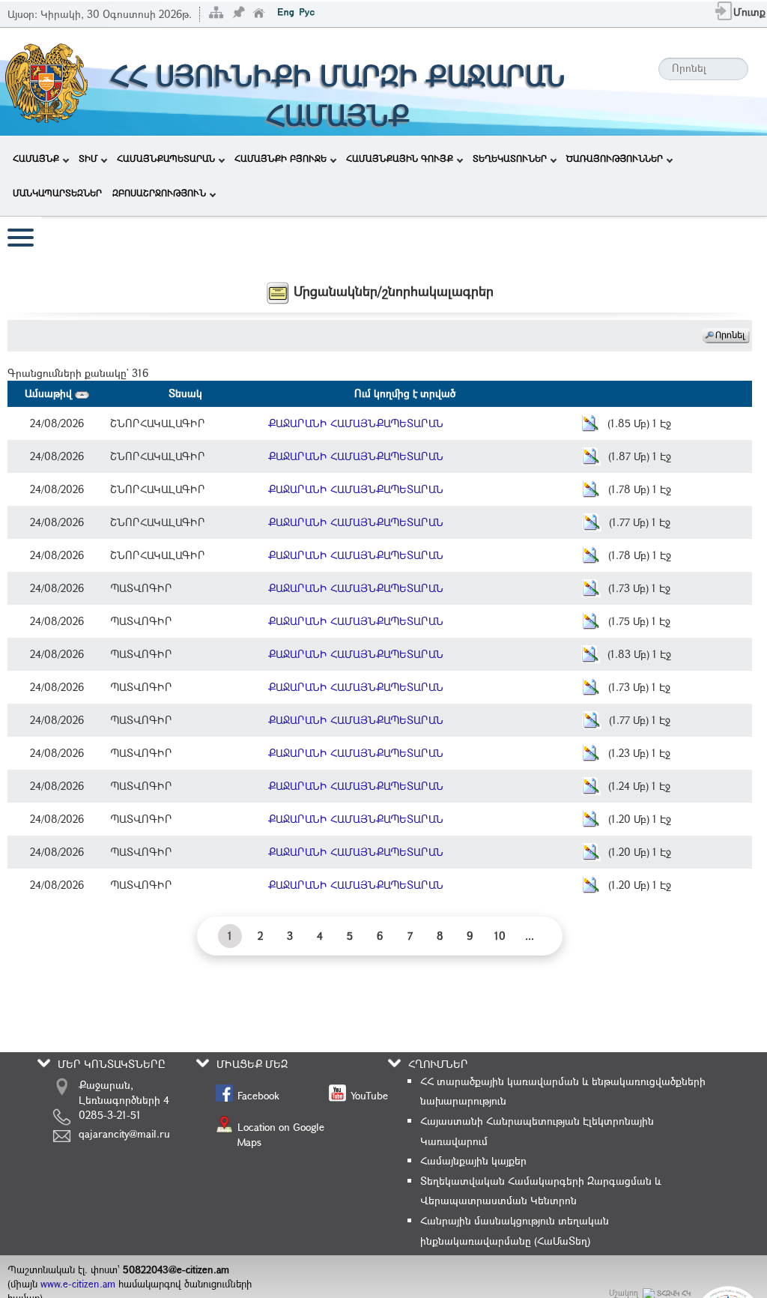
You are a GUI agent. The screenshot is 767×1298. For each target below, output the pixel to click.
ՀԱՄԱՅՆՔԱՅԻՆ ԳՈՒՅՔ (399, 158)
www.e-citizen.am (77, 1284)
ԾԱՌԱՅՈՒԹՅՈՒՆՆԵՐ (614, 158)
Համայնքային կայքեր (473, 1160)
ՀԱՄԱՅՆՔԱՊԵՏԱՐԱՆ (166, 158)
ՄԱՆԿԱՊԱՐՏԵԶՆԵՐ (57, 193)
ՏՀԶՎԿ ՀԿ (674, 1293)
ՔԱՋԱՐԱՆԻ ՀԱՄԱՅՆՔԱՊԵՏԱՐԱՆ (355, 423)
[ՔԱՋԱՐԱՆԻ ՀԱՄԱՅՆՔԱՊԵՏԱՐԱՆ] (45, 80)
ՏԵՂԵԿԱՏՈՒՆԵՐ (510, 158)
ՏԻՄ (88, 158)
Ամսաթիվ (50, 393)
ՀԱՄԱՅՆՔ (36, 158)
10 (500, 936)
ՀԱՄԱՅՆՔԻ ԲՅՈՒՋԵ (280, 158)
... (529, 936)
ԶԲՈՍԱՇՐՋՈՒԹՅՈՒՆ (159, 193)
